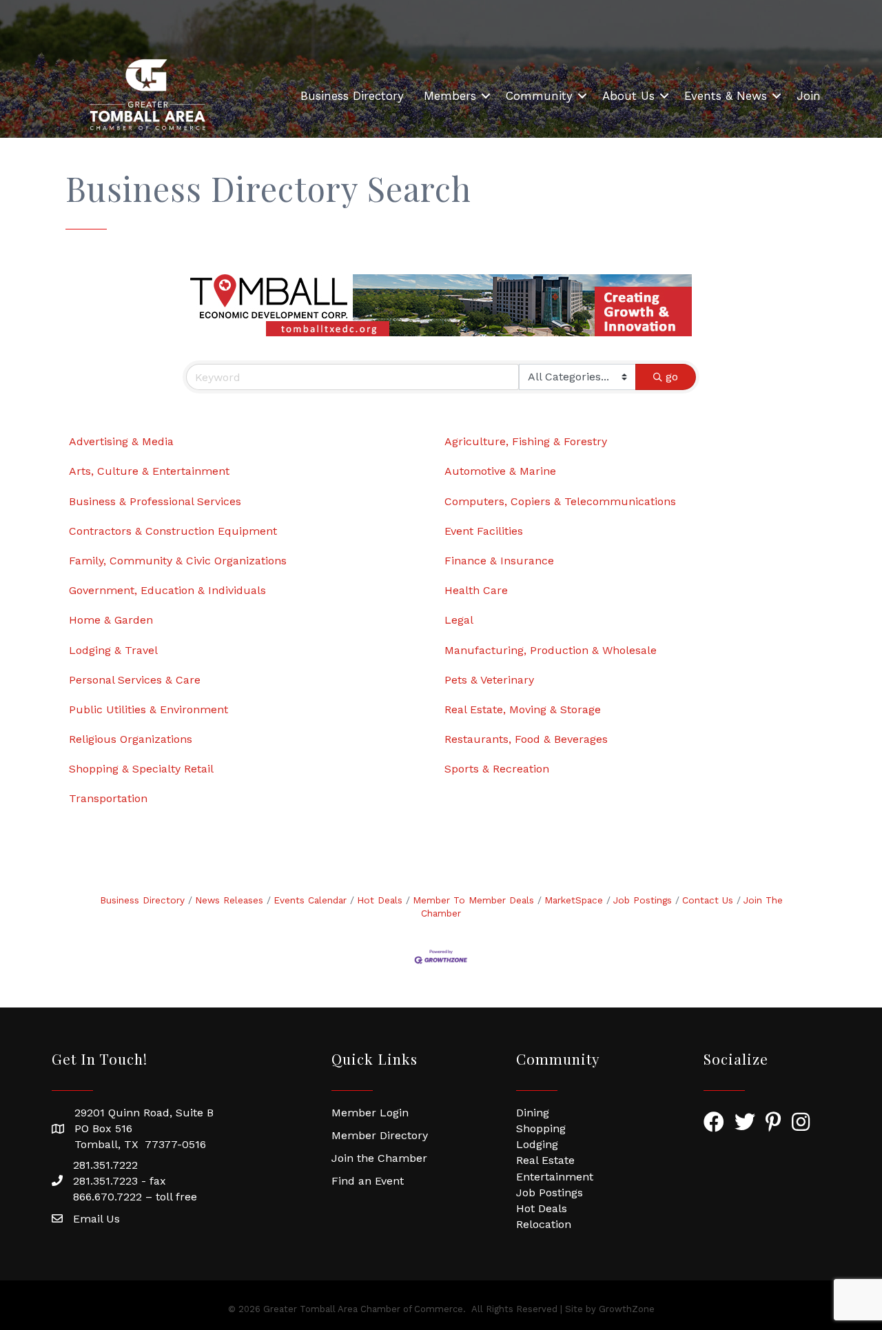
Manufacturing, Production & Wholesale (550, 650)
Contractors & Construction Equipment (173, 531)
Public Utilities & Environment (148, 709)
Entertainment (554, 1176)
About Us (628, 96)
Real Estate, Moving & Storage (522, 709)
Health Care (476, 590)
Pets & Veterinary (489, 679)
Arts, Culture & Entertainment (149, 471)
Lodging (537, 1144)
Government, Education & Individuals (167, 590)
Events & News (725, 96)
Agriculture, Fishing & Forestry (525, 441)
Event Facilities (483, 531)
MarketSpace (573, 900)
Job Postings (642, 900)
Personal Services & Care (135, 679)
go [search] (672, 376)
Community (539, 96)
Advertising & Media (121, 441)
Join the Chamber (379, 1158)
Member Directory (379, 1135)
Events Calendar (310, 900)
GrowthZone (627, 1309)
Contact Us (707, 900)
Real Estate (545, 1160)
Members (450, 96)
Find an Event (367, 1180)
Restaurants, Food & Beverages (526, 739)
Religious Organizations (130, 739)
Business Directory (352, 96)
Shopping (541, 1128)
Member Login (370, 1112)
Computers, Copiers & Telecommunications (560, 501)
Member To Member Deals (473, 900)
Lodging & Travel (113, 650)
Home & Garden (111, 619)
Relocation (543, 1224)
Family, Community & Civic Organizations (178, 560)
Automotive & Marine (500, 471)
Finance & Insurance (499, 560)
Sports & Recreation (496, 768)
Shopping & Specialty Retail (141, 768)
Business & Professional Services (155, 501)
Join (809, 96)
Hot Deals (379, 900)
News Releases (229, 900)
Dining (532, 1112)
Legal (458, 619)
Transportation (108, 798)
